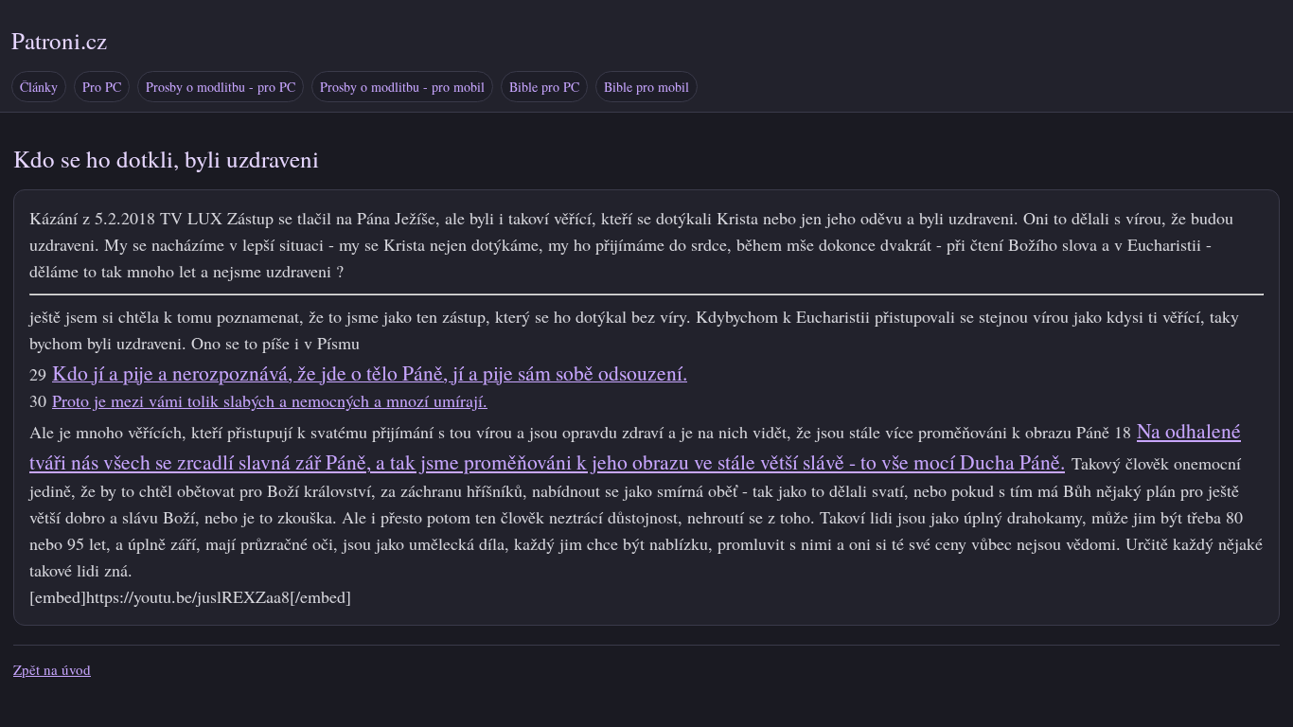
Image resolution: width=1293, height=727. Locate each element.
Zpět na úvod (52, 669)
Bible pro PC (544, 87)
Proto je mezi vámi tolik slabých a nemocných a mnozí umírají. (269, 400)
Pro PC (101, 87)
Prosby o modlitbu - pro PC (220, 87)
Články (39, 87)
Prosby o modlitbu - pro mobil (402, 87)
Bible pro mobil (646, 87)
